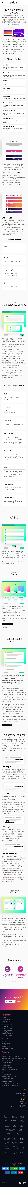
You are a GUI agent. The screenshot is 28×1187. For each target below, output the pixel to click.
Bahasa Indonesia (10, 1130)
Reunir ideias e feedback (8, 1025)
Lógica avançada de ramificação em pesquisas (20, 976)
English (6, 1121)
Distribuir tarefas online (8, 1060)
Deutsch (22, 1117)
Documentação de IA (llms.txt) (18, 1107)
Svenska (14, 1143)
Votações (14, 66)
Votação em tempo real (7, 1078)
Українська (7, 1147)
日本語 (8, 1134)
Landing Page (5, 1032)
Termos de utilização (21, 1093)
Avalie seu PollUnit (6, 1071)
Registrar (19, 1001)
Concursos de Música (14, 128)
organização (5, 878)
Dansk (14, 1117)
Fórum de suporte (6, 1046)
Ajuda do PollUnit (6, 1043)
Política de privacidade (20, 1092)
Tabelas (14, 82)
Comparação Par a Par (7, 1033)
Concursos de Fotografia (14, 112)
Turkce (21, 1143)
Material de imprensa (21, 1105)
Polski (14, 1139)
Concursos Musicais (7, 1030)
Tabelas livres (5, 1023)
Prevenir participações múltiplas (10, 1083)
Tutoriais (4, 1045)
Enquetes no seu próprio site (9, 1076)
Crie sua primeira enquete (8, 1055)
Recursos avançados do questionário (7, 975)
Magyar (21, 1125)
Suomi (7, 1125)
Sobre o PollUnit (22, 1103)
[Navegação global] (2, 3)
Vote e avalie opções (7, 1062)
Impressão (23, 1095)
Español (21, 1121)
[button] (8, 981)
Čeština (6, 1117)
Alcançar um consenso (7, 1080)
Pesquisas (4, 1021)
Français (14, 1125)
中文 (23, 1147)
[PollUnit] (22, 1183)
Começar (4, 1041)
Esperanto (13, 1121)
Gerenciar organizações (8, 1081)
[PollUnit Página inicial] (14, 3)
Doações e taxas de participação (10, 1085)
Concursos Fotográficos (7, 1026)
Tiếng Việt (15, 1147)
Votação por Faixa (6, 1074)
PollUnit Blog (23, 1101)
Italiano (20, 1130)
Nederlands (7, 1139)
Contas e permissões (7, 725)
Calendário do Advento (14, 104)
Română (7, 1143)
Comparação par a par (14, 74)
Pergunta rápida (6, 1019)
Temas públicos (6, 627)
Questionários (14, 98)
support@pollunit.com (7, 1048)
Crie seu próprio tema (7, 624)
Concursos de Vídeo (14, 120)
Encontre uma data (6, 1064)
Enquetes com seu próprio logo (9, 1069)
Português (21, 1139)
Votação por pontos (6, 1073)
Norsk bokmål (17, 1134)
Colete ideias (14, 90)
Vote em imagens (6, 1065)
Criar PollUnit (10, 1001)
